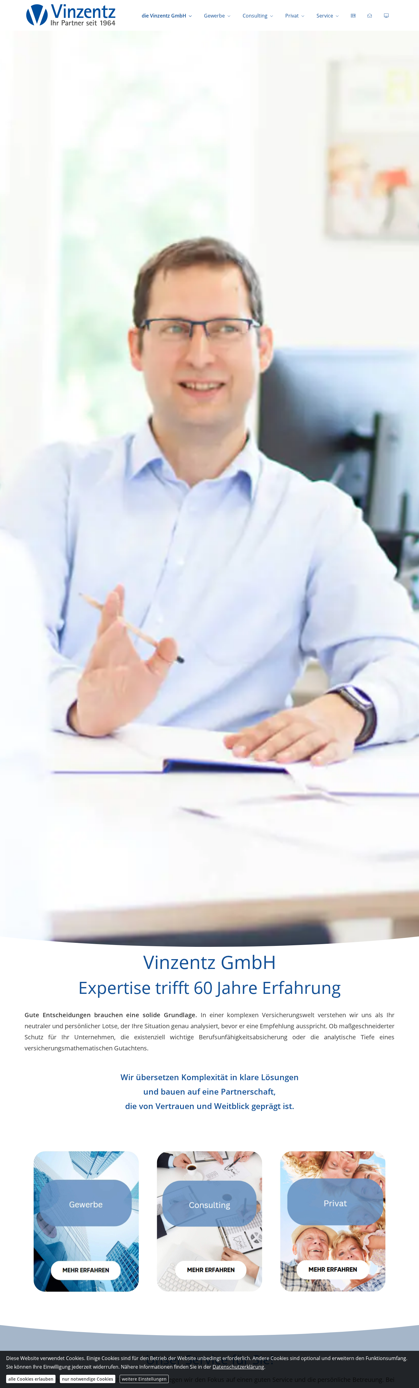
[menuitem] (353, 15)
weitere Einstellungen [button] (144, 1379)
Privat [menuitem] (292, 15)
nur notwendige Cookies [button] (87, 1379)
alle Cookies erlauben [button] (30, 1379)
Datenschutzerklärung (238, 1366)
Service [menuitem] (325, 15)
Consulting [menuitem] (255, 15)
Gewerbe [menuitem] (214, 15)
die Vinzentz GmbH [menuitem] (164, 15)
